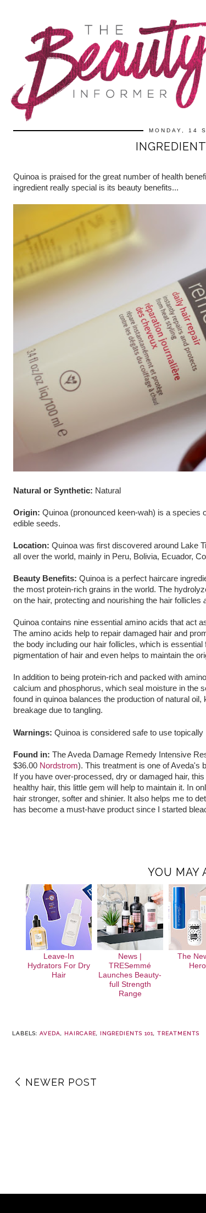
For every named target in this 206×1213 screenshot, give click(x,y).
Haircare (80, 1033)
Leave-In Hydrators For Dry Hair (58, 965)
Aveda (50, 1033)
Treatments (178, 1033)
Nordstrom (59, 765)
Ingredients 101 (126, 1033)
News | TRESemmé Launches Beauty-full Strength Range (130, 974)
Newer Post (61, 1082)
